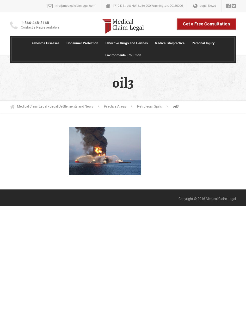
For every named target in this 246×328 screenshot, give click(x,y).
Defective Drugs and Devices (126, 43)
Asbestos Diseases (45, 43)
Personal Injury (203, 43)
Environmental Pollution (123, 55)
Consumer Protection (82, 43)
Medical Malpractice (169, 43)
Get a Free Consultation (206, 23)
